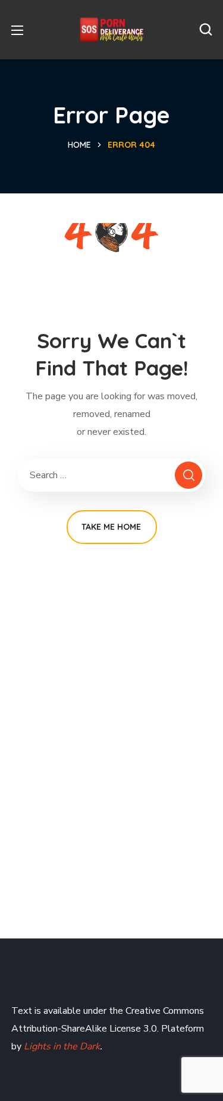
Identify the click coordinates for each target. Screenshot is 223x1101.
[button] (206, 29)
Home (79, 144)
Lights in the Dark (60, 1046)
